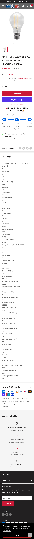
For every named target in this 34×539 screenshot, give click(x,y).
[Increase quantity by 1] (21, 87)
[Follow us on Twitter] (6, 514)
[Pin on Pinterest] (23, 148)
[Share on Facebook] (20, 148)
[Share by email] (30, 148)
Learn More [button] (7, 531)
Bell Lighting (6, 68)
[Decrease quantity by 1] (11, 87)
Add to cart (17, 94)
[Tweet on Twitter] (27, 148)
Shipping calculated (24, 78)
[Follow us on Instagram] (10, 514)
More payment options (17, 104)
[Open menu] (3, 6)
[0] (30, 6)
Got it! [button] (17, 535)
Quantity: (5, 87)
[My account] (27, 6)
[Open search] (23, 6)
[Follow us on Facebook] (3, 514)
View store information (12, 142)
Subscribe (8, 504)
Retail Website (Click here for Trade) (17, 1)
